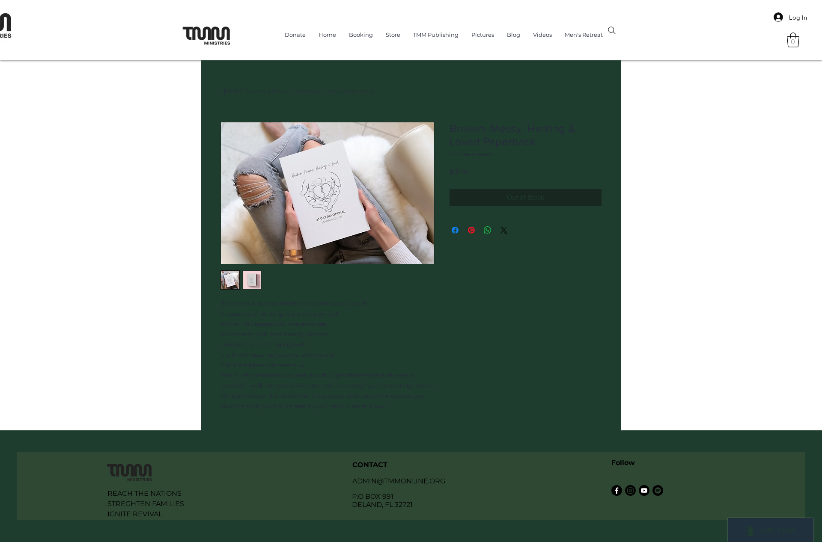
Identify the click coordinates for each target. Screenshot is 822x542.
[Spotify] (657, 490)
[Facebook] (616, 490)
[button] (793, 40)
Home (229, 91)
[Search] (612, 30)
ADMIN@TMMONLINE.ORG (398, 481)
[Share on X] (504, 230)
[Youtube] (644, 490)
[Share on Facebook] (455, 230)
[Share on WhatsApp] (487, 230)
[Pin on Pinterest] (471, 230)
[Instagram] (630, 490)
